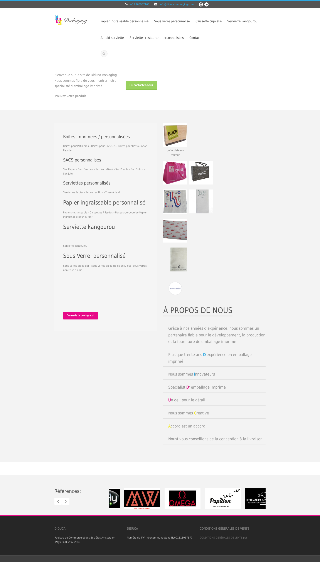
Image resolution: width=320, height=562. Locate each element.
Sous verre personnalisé (172, 21)
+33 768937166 (139, 4)
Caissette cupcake (208, 21)
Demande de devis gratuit (80, 315)
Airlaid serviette (112, 38)
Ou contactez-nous (141, 85)
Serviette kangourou (242, 21)
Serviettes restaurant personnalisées (157, 38)
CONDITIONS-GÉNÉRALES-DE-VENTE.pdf (223, 537)
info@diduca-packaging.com (177, 4)
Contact (194, 38)
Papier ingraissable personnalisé (124, 21)
